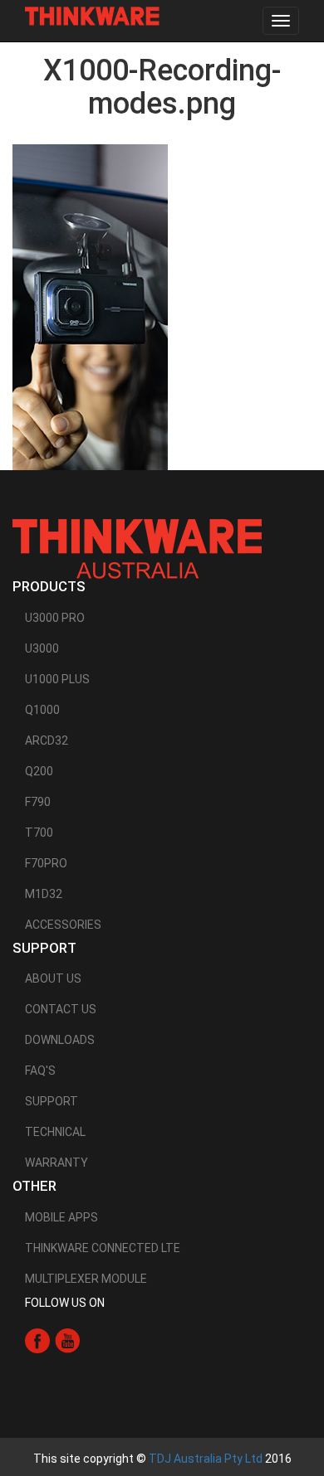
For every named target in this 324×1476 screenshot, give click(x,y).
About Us (53, 978)
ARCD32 (46, 740)
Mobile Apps (61, 1217)
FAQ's (40, 1070)
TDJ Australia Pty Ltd (206, 1458)
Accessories (63, 924)
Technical (55, 1132)
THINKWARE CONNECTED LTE (102, 1248)
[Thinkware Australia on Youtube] (67, 1339)
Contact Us (60, 1009)
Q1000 (42, 709)
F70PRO (46, 863)
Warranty (56, 1162)
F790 (38, 801)
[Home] (92, 16)
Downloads (60, 1039)
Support (51, 1101)
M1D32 (43, 894)
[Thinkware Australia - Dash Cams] (137, 548)
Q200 (39, 771)
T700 (39, 832)
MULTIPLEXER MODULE (86, 1278)
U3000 (42, 648)
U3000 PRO (55, 617)
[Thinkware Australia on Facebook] (37, 1339)
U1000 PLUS (57, 679)
